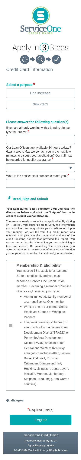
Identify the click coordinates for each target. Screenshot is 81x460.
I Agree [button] (41, 420)
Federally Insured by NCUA (41, 440)
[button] (40, 167)
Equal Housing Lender (41, 445)
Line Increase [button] (40, 93)
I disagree (17, 400)
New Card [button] (40, 104)
